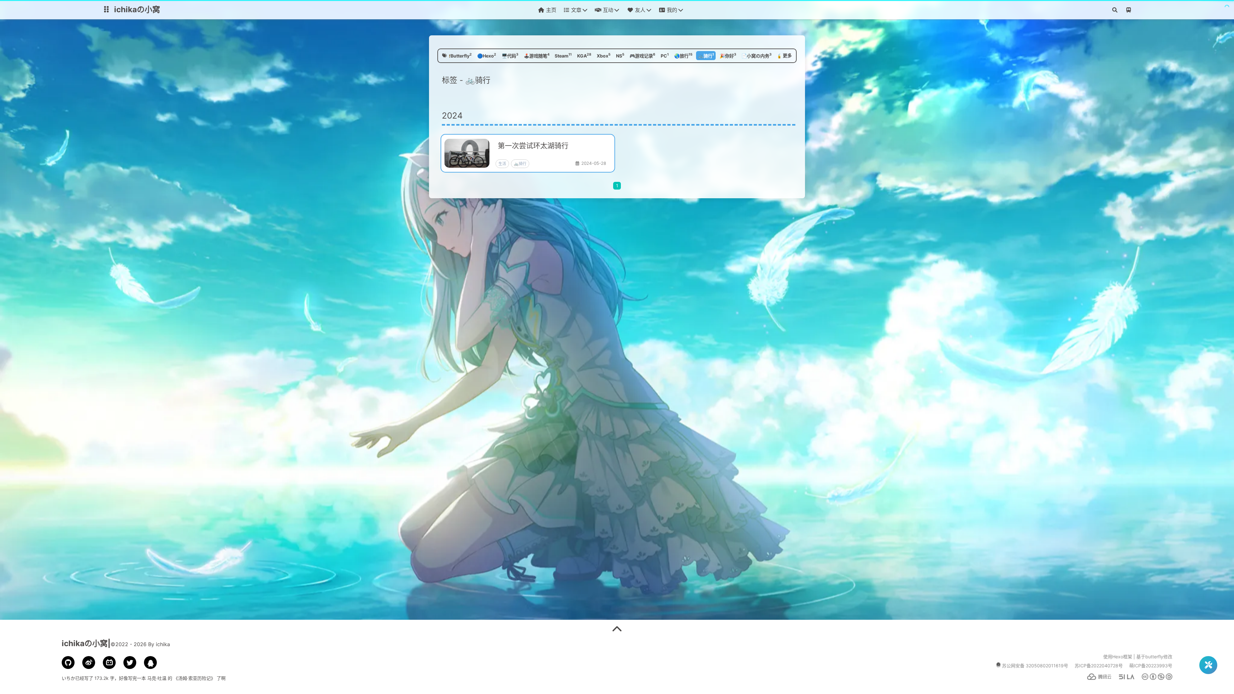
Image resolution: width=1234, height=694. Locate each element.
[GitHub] (68, 662)
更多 (787, 55)
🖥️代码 (510, 55)
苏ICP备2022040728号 (1099, 665)
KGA (584, 55)
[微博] (88, 662)
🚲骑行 (706, 55)
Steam (563, 55)
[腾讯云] (1096, 678)
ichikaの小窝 (137, 9)
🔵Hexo (486, 55)
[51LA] (1123, 678)
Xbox (604, 55)
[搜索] (1115, 11)
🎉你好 (728, 55)
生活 (502, 163)
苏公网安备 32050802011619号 (1035, 665)
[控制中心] (1208, 665)
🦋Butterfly (458, 55)
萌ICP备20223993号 (1150, 665)
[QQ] (150, 662)
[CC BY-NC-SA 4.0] (1153, 678)
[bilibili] (109, 662)
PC (665, 55)
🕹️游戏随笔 (537, 55)
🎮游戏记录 (642, 55)
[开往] (1128, 11)
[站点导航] (106, 11)
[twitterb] (129, 662)
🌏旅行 (683, 55)
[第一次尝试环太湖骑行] (530, 153)
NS (620, 55)
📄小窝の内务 (756, 55)
